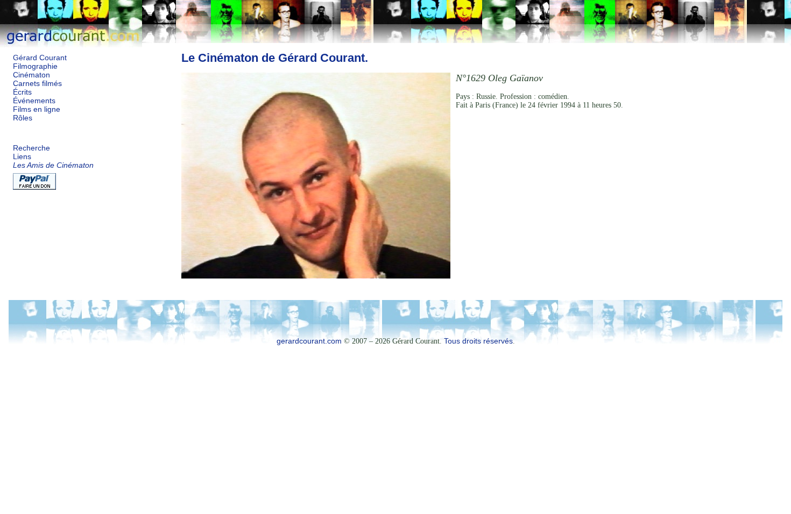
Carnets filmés (37, 84)
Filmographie (35, 66)
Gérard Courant (40, 58)
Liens (22, 157)
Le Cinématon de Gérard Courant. (274, 58)
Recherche (31, 148)
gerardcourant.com (309, 341)
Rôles (22, 118)
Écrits (22, 92)
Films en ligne (36, 109)
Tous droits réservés (478, 341)
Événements (34, 101)
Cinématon (31, 75)
